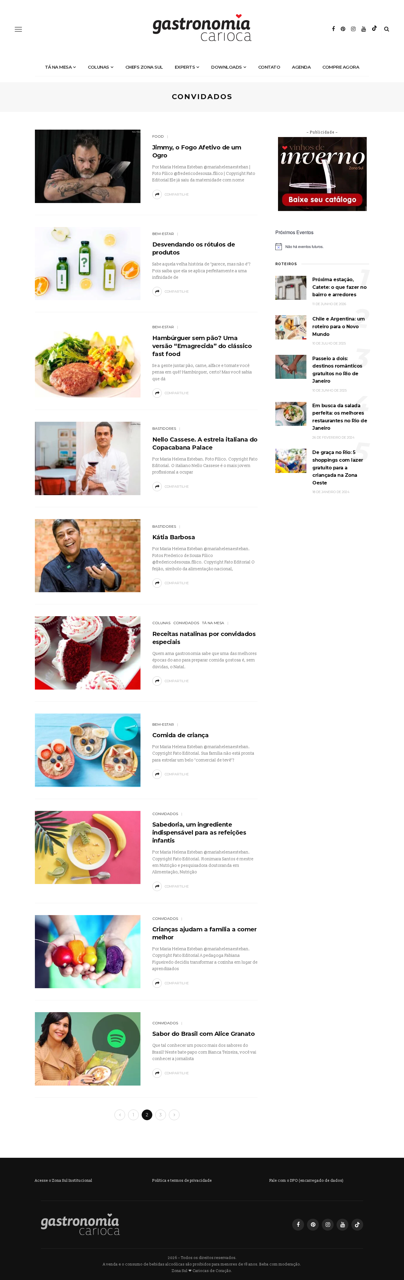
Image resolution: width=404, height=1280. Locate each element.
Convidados (186, 623)
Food (158, 136)
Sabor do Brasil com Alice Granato (203, 1033)
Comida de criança (180, 735)
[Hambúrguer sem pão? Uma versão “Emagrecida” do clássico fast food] (87, 361)
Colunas (98, 67)
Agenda (301, 67)
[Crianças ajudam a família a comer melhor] (87, 951)
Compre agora (340, 67)
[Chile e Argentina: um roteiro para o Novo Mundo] (290, 327)
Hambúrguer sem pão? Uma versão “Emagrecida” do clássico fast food (202, 346)
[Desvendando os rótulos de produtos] (87, 263)
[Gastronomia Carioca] (80, 1224)
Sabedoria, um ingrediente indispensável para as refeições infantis (199, 832)
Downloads (226, 67)
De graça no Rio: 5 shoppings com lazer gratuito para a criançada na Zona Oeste (337, 467)
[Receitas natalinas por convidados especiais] (87, 653)
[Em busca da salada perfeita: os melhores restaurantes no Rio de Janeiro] (290, 413)
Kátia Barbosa (173, 537)
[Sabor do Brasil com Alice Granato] (87, 1049)
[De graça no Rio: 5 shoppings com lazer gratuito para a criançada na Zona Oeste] (290, 461)
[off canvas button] (18, 29)
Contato (269, 67)
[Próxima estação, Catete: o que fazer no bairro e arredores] (290, 287)
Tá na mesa (58, 67)
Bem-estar (163, 233)
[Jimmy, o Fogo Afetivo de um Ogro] (87, 166)
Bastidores (164, 428)
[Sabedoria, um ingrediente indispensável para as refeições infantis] (87, 847)
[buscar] (386, 29)
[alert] (322, 246)
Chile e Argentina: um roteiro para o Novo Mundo (338, 326)
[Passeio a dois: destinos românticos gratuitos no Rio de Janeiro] (290, 366)
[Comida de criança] (87, 750)
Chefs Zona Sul (144, 67)
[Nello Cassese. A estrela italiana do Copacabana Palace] (87, 458)
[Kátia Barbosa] (87, 555)
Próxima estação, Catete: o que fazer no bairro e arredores (339, 287)
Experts (185, 67)
